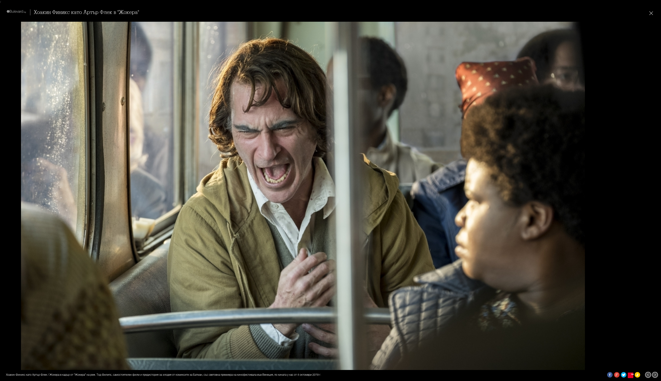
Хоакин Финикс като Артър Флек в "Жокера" (86, 12)
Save (632, 374)
